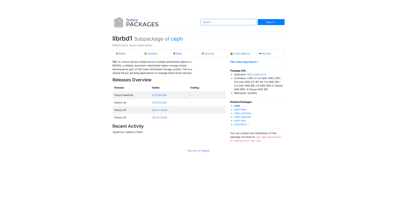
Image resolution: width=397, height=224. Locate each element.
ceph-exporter (242, 116)
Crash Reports (241, 53)
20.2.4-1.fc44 (159, 110)
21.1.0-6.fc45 (159, 102)
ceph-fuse (240, 120)
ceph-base (240, 109)
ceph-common (242, 113)
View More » (241, 124)
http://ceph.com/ (257, 74)
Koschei (266, 53)
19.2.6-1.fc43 (159, 117)
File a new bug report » (244, 61)
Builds (122, 53)
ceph (177, 39)
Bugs (179, 53)
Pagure (205, 150)
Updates (152, 53)
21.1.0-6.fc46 (159, 95)
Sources (209, 53)
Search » (271, 22)
